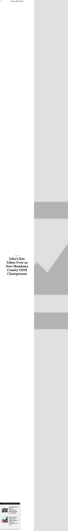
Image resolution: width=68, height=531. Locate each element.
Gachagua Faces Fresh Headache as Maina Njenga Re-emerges (13, 510)
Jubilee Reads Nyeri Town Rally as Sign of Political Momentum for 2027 (13, 521)
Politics (17, 255)
